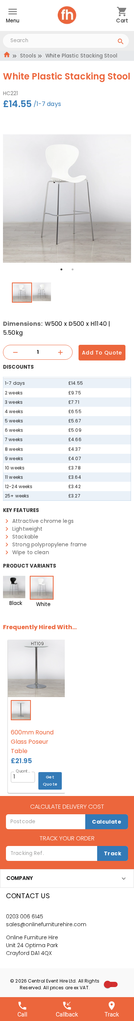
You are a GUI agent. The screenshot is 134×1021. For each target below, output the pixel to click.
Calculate (106, 821)
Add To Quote (102, 352)
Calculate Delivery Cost (67, 806)
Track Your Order (67, 838)
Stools (28, 55)
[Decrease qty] (15, 352)
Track (112, 853)
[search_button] (121, 42)
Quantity (23, 771)
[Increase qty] (60, 352)
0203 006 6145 (24, 916)
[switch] (107, 984)
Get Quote (50, 780)
